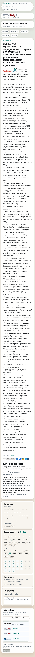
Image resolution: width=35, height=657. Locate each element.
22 (5, 568)
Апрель (21, 550)
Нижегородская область (23, 515)
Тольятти (24, 509)
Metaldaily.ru (6, 26)
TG (25, 458)
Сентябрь (20, 553)
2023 (28, 542)
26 (21, 568)
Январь (6, 550)
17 (13, 566)
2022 (23, 542)
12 (21, 563)
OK (23, 458)
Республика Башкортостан (16, 512)
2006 (5, 537)
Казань (6, 509)
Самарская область (22, 518)
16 (9, 566)
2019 (10, 542)
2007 (10, 537)
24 (13, 568)
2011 (29, 537)
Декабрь (12, 556)
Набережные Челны (14, 509)
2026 (15, 545)
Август (14, 553)
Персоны (5, 31)
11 (17, 563)
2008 (15, 537)
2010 (24, 537)
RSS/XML (17, 618)
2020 (14, 542)
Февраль (12, 550)
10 (13, 563)
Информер (26, 618)
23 (9, 568)
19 (21, 566)
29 (5, 571)
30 (9, 571)
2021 (19, 542)
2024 (5, 545)
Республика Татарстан (22, 521)
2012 (5, 540)
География (24, 31)
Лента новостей (8, 618)
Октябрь (26, 553)
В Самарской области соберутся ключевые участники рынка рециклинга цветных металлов (16, 490)
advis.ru (12, 456)
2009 (20, 537)
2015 (19, 540)
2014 (14, 540)
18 (17, 566)
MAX (20, 458)
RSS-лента (8, 584)
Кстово (6, 512)
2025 (10, 545)
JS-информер (17, 584)
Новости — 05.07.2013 (18, 26)
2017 (27, 540)
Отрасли (14, 35)
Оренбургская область (9, 518)
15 (5, 566)
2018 (5, 542)
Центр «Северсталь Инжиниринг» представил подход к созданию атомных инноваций (17, 469)
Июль (10, 553)
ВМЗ (13, 526)
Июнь (5, 553)
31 (13, 571)
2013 (10, 540)
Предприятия (14, 31)
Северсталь (7, 526)
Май (26, 550)
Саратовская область (9, 521)
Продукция (5, 35)
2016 (23, 540)
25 (17, 568)
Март (16, 550)
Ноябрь (6, 556)
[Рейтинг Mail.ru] (6, 650)
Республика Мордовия (9, 515)
